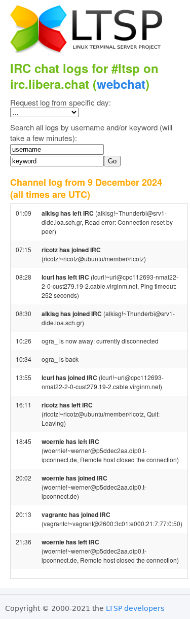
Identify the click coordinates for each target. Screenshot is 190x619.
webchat (121, 83)
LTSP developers (135, 608)
